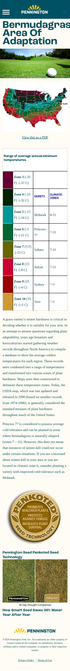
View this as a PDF (35, 137)
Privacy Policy (26, 660)
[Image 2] (35, 9)
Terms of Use (45, 660)
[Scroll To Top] (61, 666)
